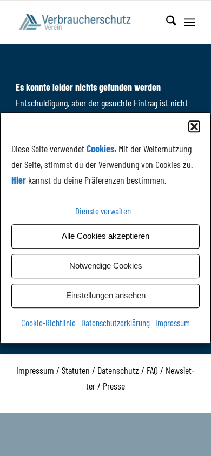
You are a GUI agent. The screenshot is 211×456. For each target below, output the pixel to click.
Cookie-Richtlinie (48, 322)
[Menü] (189, 22)
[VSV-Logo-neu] (87, 22)
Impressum (172, 322)
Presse (114, 386)
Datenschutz (118, 370)
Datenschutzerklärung (115, 322)
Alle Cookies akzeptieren (105, 235)
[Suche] (165, 22)
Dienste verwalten (103, 210)
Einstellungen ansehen (106, 295)
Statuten (76, 370)
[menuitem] (165, 22)
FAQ (152, 370)
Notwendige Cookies (105, 265)
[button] (194, 126)
